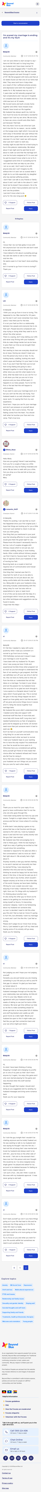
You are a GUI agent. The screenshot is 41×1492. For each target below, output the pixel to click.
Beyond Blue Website (10, 1345)
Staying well (30, 1303)
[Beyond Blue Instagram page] (18, 1459)
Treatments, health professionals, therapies (17, 1317)
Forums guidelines (12, 1401)
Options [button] (37, 12)
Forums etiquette (12, 1413)
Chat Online (16, 1440)
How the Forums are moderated (18, 1409)
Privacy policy (7, 1483)
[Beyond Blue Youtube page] (12, 1459)
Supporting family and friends (12, 1312)
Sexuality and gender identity (12, 1303)
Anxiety (5, 1285)
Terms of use (7, 1478)
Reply (31, 208)
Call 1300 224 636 (19, 1431)
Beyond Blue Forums (8, 3)
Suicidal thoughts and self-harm (13, 1308)
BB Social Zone (15, 1285)
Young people (28, 1321)
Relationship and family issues (13, 1299)
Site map (5, 1488)
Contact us (6, 1473)
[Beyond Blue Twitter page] (24, 1459)
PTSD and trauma (8, 1294)
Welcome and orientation (11, 1321)
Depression (28, 1285)
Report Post (10, 208)
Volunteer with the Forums (16, 1417)
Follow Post (31, 202)
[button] (5, 202)
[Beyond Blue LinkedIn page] (31, 1459)
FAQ (7, 1405)
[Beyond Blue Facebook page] (5, 1459)
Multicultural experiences (24, 1290)
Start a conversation (20, 23)
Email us (14, 1449)
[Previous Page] (14, 1267)
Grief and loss (7, 1290)
